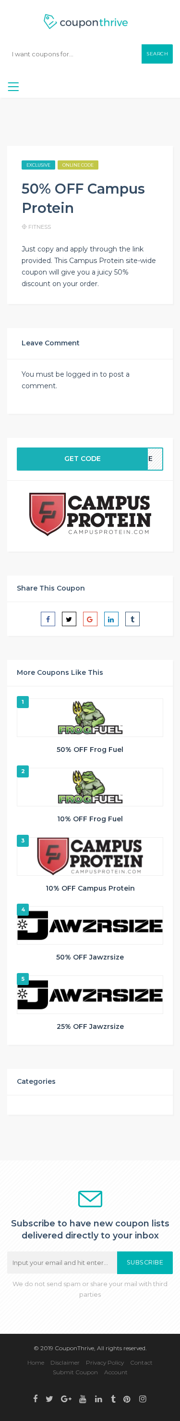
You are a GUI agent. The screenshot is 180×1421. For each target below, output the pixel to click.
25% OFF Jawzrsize (90, 1026)
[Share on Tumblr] (132, 619)
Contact (141, 1362)
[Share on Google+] (90, 619)
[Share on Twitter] (69, 619)
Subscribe (145, 1262)
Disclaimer (65, 1362)
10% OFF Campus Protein (90, 888)
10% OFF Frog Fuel (90, 819)
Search (157, 54)
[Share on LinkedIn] (111, 619)
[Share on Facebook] (48, 619)
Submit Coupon (75, 1372)
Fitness (39, 227)
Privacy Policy (105, 1362)
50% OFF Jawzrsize (90, 957)
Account (116, 1372)
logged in (82, 374)
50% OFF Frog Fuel (90, 749)
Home (35, 1362)
